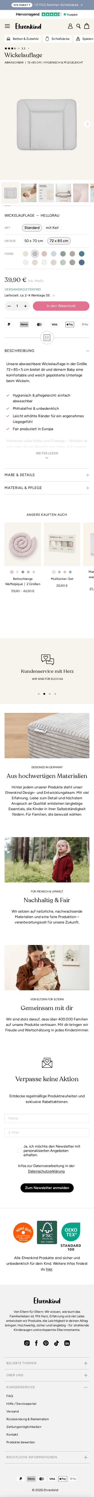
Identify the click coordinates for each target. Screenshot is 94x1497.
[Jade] (63, 253)
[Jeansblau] (81, 253)
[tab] (39, 693)
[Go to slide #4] (63, 193)
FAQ (9, 1396)
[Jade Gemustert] (63, 262)
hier (49, 1269)
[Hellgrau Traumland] (44, 262)
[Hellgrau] (35, 253)
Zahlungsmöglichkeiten (23, 1427)
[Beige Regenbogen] (25, 262)
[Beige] (25, 253)
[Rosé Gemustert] (53, 262)
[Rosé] (44, 253)
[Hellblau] (53, 253)
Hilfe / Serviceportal (21, 1404)
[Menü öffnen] (7, 26)
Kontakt (12, 1434)
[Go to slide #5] (81, 193)
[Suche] (78, 26)
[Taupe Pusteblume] (72, 262)
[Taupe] (72, 253)
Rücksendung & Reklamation (27, 1419)
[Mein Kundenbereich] (70, 26)
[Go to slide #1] (10, 192)
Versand (12, 1411)
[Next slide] (85, 124)
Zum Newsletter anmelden (47, 1188)
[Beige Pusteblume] (35, 262)
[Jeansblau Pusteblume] (81, 262)
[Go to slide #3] (46, 193)
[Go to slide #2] (29, 193)
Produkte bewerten (20, 1442)
